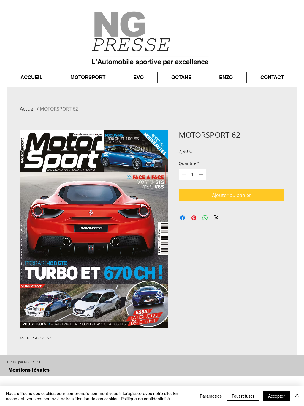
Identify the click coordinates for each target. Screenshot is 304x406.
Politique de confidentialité (145, 399)
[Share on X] (216, 217)
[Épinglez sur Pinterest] (193, 217)
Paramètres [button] (211, 396)
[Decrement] (183, 174)
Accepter (276, 396)
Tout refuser (243, 396)
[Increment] (201, 174)
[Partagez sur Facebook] (182, 217)
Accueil (28, 109)
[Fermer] (296, 396)
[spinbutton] (192, 174)
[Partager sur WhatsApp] (205, 217)
